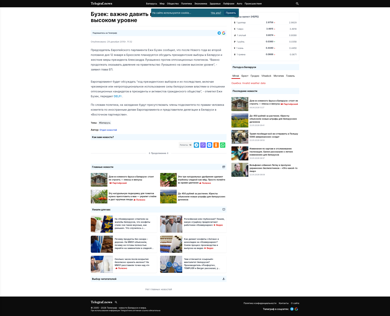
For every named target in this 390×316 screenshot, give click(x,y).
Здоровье (215, 3)
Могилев (279, 75)
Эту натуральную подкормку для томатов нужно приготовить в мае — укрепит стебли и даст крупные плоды (132, 196)
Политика (186, 3)
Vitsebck (266, 75)
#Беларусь (104, 122)
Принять (231, 12)
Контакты (284, 303)
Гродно (255, 75)
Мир (162, 3)
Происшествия (253, 3)
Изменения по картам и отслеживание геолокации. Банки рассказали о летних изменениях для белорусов (271, 151)
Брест (244, 75)
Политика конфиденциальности (260, 303)
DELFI (118, 96)
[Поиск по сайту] (297, 3)
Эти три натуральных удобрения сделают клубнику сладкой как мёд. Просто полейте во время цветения (201, 179)
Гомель (290, 75)
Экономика (200, 3)
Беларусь (151, 3)
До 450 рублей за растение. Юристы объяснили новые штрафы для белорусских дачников (201, 196)
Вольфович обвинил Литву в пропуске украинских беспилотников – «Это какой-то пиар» (274, 168)
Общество (173, 3)
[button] (220, 33)
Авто (239, 3)
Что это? (216, 12)
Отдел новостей (108, 130)
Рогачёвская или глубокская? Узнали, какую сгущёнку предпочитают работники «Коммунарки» (204, 222)
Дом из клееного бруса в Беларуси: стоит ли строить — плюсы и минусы (131, 179)
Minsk (235, 75)
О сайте (295, 303)
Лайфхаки (228, 3)
